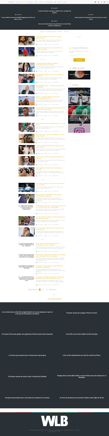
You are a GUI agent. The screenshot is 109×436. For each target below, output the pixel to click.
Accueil (42, 31)
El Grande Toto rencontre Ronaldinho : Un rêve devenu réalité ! (50, 135)
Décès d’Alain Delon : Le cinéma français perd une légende (50, 86)
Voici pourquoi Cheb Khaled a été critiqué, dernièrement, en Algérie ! (49, 195)
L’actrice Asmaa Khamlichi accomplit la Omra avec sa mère (50, 146)
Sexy (55, 2)
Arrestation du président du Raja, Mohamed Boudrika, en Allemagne (49, 266)
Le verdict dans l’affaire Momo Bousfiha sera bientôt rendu (50, 228)
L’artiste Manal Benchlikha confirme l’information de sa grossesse (47, 64)
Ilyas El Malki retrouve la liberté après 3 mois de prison (50, 124)
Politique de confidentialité (55, 430)
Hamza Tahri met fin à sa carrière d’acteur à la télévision (50, 157)
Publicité (60, 31)
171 (47, 289)
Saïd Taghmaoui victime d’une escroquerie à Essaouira (49, 168)
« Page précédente (32, 289)
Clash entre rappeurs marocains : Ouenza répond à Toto (48, 37)
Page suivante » (53, 289)
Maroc (60, 2)
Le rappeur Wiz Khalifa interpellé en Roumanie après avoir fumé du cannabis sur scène (50, 277)
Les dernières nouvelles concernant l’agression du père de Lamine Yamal (50, 108)
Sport (36, 2)
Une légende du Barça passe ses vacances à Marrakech (49, 75)
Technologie (49, 2)
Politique (30, 2)
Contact (66, 31)
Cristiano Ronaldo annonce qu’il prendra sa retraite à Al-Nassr (49, 48)
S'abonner (79, 60)
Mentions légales (69, 430)
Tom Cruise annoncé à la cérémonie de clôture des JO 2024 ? (50, 184)
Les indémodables (54, 299)
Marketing (12, 2)
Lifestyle (41, 2)
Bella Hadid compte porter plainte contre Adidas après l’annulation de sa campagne (51, 255)
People (24, 2)
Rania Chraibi (40, 44)
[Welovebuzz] (4, 2)
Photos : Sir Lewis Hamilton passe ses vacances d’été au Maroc (48, 97)
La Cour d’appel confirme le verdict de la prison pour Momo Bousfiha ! (50, 217)
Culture (18, 2)
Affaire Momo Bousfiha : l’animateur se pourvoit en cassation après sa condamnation (50, 206)
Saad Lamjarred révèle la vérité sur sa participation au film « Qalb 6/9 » (47, 244)
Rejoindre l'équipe (51, 31)
